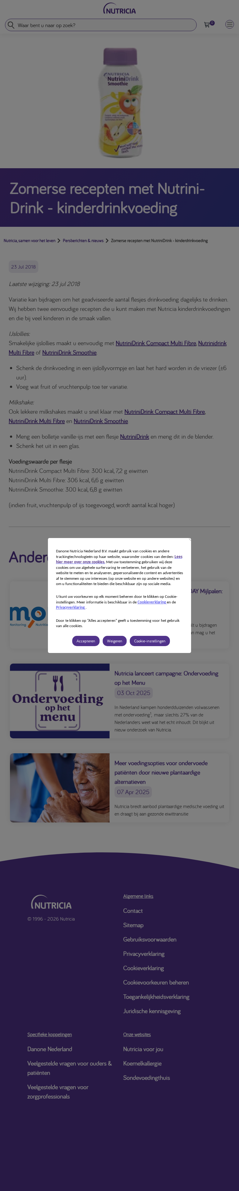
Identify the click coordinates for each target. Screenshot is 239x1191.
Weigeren (114, 641)
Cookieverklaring (152, 602)
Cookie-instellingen (150, 641)
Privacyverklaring (71, 608)
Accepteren (86, 641)
